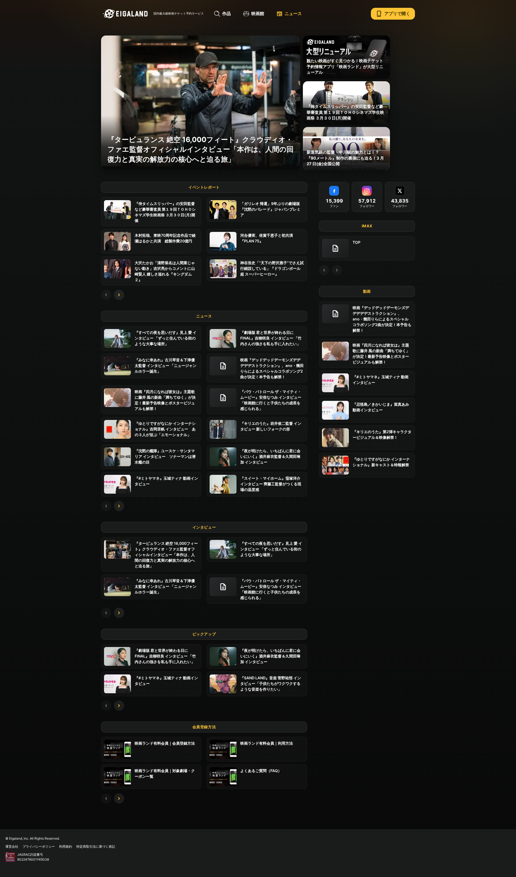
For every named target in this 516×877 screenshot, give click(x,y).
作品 (226, 13)
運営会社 (11, 846)
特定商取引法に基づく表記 (95, 846)
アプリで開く (393, 13)
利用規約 (65, 846)
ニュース (289, 13)
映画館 (257, 13)
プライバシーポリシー (39, 846)
